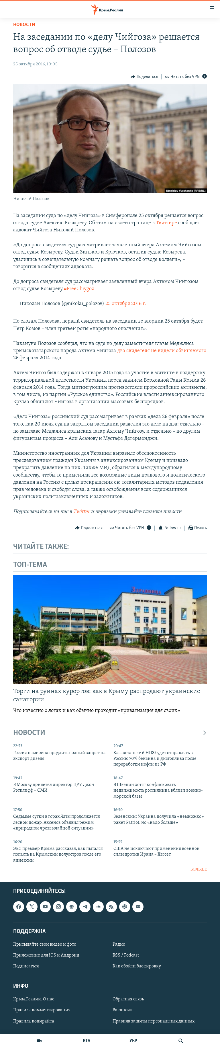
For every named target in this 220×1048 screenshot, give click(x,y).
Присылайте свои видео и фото (44, 944)
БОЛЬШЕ (198, 869)
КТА (86, 1041)
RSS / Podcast (126, 955)
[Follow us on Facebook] (18, 906)
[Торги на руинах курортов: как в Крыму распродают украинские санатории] (110, 629)
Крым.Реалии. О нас (33, 999)
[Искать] (180, 1041)
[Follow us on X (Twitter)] (31, 906)
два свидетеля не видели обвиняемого (161, 351)
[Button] (144, 77)
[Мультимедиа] (39, 1041)
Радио (119, 944)
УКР (133, 1041)
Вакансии (123, 1010)
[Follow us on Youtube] (45, 906)
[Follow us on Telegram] (84, 906)
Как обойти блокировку (137, 966)
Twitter (81, 511)
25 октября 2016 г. (125, 304)
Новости (24, 25)
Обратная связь (128, 999)
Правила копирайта (33, 1021)
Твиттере (166, 223)
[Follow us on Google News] (71, 906)
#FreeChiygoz (79, 289)
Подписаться (26, 966)
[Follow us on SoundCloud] (98, 906)
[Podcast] (124, 906)
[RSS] (111, 906)
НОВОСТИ (29, 733)
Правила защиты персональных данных (154, 1021)
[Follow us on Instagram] (58, 906)
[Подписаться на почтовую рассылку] (137, 906)
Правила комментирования (41, 1010)
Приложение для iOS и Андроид (46, 955)
